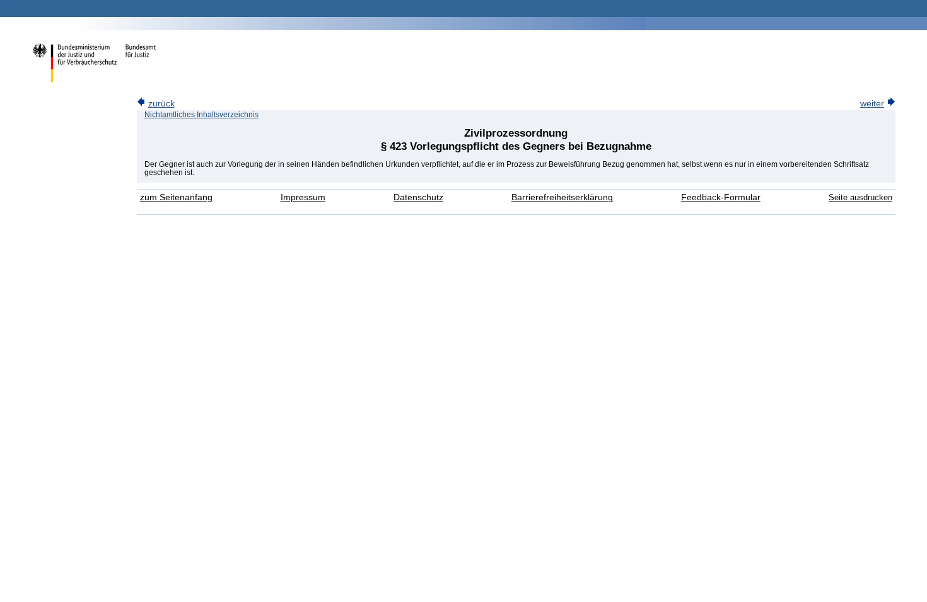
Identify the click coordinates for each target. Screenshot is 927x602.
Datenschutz (418, 197)
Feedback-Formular (721, 197)
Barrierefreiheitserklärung (562, 197)
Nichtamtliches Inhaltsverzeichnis (201, 114)
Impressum (303, 197)
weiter (872, 103)
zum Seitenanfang (176, 197)
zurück (161, 103)
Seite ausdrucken (860, 197)
